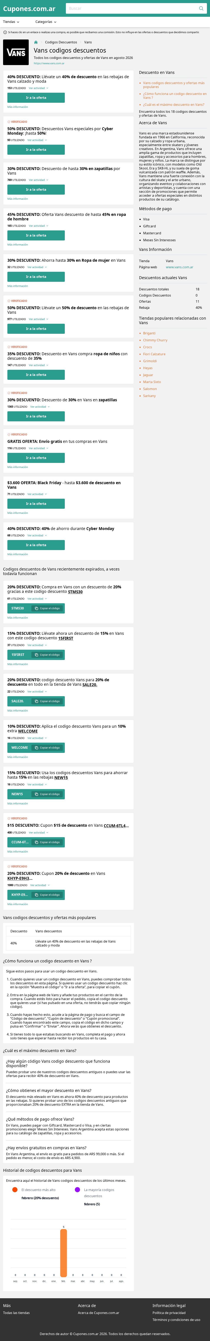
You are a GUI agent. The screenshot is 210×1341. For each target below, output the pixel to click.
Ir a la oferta (36, 97)
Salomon (150, 389)
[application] (68, 1249)
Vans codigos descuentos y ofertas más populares (174, 85)
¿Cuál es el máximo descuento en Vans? (173, 104)
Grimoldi (150, 361)
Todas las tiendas (16, 1313)
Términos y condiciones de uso (176, 1319)
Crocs (147, 347)
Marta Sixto (152, 382)
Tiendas (9, 21)
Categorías (44, 21)
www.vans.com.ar (179, 267)
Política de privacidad (169, 1313)
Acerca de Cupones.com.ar (98, 1313)
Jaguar (148, 375)
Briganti (149, 333)
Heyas (148, 368)
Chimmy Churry (155, 340)
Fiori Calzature (154, 354)
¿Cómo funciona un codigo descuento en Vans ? (175, 95)
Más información (17, 106)
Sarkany (149, 396)
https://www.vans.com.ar (49, 63)
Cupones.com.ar (29, 8)
